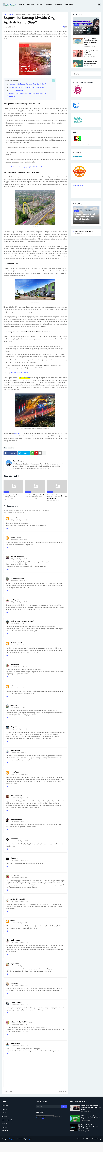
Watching (69, 4)
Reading (40, 4)
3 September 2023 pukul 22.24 (19, 966)
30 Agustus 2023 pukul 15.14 (18, 666)
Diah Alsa (14, 983)
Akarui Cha (14, 875)
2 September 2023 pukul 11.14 (18, 752)
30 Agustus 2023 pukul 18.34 (18, 688)
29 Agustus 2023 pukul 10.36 (18, 559)
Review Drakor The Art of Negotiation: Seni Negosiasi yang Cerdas (90, 1127)
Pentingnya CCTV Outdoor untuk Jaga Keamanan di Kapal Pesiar (90, 41)
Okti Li (12, 920)
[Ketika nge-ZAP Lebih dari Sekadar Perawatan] (78, 53)
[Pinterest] (36, 453)
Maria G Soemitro (17, 556)
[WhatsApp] (32, 453)
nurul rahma (15, 518)
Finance (49, 4)
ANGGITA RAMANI (17, 899)
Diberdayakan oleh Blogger (84, 231)
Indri (12, 686)
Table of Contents (11, 81)
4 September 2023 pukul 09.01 (19, 1045)
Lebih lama (62, 1091)
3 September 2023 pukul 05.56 (19, 798)
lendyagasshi (15, 600)
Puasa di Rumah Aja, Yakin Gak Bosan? (91, 62)
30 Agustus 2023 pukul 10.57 (18, 623)
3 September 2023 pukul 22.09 (19, 942)
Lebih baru (8, 1091)
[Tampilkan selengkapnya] (44, 453)
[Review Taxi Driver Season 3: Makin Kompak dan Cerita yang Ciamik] (75, 1108)
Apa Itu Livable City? (16, 90)
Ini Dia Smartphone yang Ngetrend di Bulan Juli (26, 167)
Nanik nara (14, 664)
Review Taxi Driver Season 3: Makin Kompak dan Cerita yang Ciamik (91, 1107)
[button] (99, 4)
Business (58, 4)
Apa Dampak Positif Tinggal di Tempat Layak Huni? (26, 87)
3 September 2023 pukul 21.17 (18, 923)
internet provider (7, 1120)
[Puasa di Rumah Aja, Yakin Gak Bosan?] (78, 63)
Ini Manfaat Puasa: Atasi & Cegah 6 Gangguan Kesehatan (90, 1117)
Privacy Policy (96, 1139)
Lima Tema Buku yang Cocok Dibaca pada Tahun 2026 (34, 495)
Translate (43, 1118)
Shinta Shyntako (16, 1002)
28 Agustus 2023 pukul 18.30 (18, 520)
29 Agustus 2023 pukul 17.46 (18, 602)
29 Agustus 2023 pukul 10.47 (18, 580)
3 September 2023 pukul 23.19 (19, 985)
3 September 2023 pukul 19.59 (19, 877)
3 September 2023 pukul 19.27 (19, 841)
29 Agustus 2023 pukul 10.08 (18, 539)
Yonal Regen (15, 750)
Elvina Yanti (14, 772)
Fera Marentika (16, 819)
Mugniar (13, 727)
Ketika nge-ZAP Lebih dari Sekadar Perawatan (91, 53)
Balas (7, 528)
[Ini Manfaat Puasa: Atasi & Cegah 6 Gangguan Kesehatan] (75, 1118)
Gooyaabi (29, 1139)
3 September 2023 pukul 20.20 (19, 901)
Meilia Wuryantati (17, 643)
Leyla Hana (14, 964)
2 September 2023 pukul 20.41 (19, 774)
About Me (86, 1139)
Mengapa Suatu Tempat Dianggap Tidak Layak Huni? (27, 84)
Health (21, 4)
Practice (30, 4)
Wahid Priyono (15, 537)
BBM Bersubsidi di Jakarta (19, 373)
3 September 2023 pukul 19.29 (19, 860)
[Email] (40, 453)
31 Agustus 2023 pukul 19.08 (18, 729)
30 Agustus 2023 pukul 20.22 (18, 707)
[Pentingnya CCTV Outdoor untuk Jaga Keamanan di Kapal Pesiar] (78, 41)
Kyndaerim (14, 839)
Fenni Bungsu (18, 461)
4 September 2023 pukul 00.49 (19, 1024)
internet (4, 1116)
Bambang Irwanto (17, 578)
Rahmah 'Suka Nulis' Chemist (21, 1022)
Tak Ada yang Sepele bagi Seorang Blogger (12, 495)
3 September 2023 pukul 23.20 (19, 1004)
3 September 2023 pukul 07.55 (19, 821)
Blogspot (12, 1139)
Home (5, 14)
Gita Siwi (13, 705)
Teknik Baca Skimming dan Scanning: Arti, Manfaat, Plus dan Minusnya (57, 496)
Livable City (18, 433)
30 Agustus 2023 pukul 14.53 (18, 645)
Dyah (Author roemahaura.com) (22, 621)
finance (4, 1109)
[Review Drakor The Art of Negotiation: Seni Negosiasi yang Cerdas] (75, 1127)
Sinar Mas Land (24, 378)
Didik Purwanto (16, 796)
